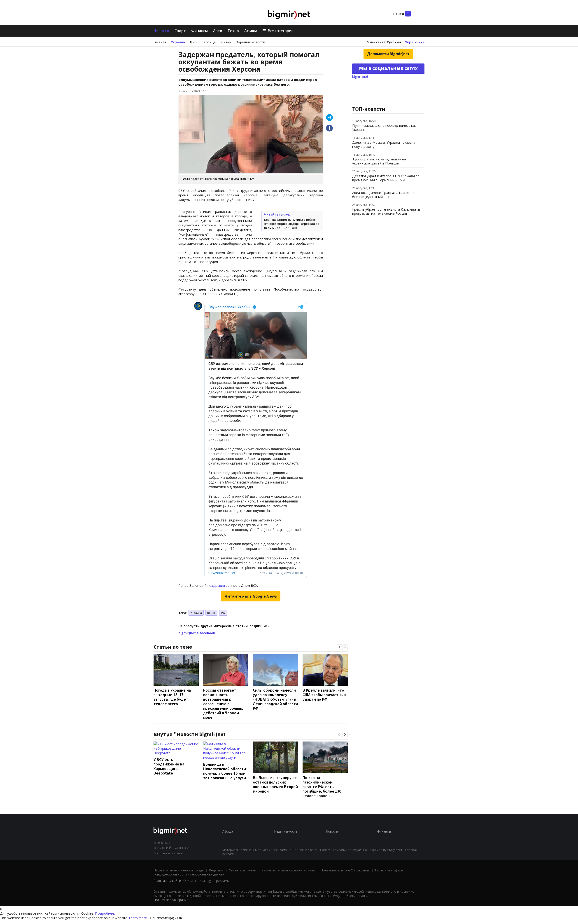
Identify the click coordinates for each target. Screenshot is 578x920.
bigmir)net (360, 76)
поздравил (216, 585)
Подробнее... (105, 913)
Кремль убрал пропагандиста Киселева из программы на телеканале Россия (386, 211)
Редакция (216, 870)
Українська (414, 42)
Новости (161, 30)
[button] (339, 647)
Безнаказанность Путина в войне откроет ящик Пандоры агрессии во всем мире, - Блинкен (291, 224)
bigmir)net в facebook (196, 633)
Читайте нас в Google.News (251, 596)
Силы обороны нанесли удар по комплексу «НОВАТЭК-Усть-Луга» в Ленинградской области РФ (275, 699)
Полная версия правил (171, 900)
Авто (217, 30)
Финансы (199, 30)
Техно (233, 30)
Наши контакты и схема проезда (179, 870)
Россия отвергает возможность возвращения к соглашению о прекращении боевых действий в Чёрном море (223, 704)
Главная (160, 42)
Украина (178, 42)
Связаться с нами (242, 870)
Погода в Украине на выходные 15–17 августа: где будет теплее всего (172, 697)
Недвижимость (285, 831)
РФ (223, 613)
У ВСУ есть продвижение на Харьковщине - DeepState (169, 766)
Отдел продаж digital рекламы (206, 880)
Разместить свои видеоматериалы (288, 870)
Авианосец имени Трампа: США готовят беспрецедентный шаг (384, 194)
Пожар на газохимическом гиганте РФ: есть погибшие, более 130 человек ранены (322, 786)
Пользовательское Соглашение (345, 870)
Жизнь (226, 42)
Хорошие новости (250, 42)
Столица (209, 42)
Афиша (250, 30)
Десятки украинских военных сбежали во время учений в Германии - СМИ (386, 178)
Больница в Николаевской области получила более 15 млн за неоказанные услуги (224, 771)
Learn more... (139, 917)
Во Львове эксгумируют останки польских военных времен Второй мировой (275, 784)
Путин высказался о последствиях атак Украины (384, 127)
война (211, 613)
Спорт (180, 30)
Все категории (281, 30)
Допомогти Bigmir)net (388, 53)
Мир (193, 42)
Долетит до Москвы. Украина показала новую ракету (383, 144)
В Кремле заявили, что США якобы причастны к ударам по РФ (324, 695)
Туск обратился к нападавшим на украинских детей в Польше (379, 161)
